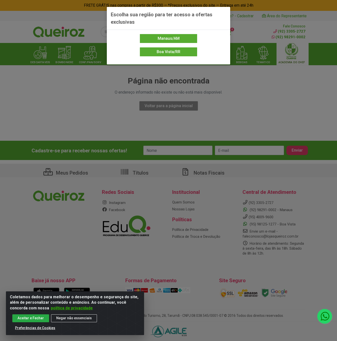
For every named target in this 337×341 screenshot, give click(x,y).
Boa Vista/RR (168, 51)
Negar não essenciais (74, 318)
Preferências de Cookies (35, 328)
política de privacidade (72, 308)
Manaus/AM (169, 38)
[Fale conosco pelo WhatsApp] (324, 316)
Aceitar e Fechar (31, 318)
